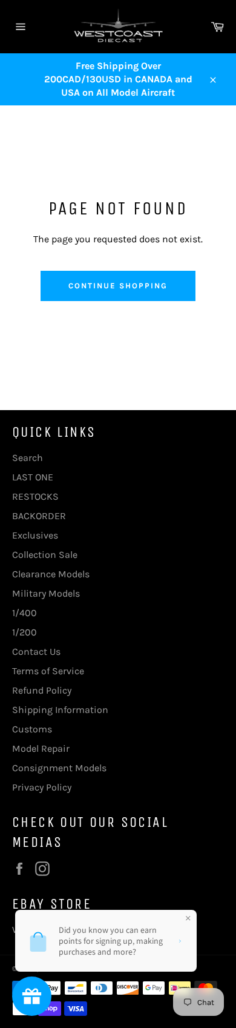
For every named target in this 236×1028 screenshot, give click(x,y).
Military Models (46, 593)
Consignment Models (59, 768)
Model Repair (41, 748)
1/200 (24, 632)
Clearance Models (51, 574)
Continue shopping (117, 285)
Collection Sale (44, 554)
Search (27, 457)
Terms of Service (48, 671)
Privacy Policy (41, 787)
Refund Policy (41, 690)
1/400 (24, 612)
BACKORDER (39, 516)
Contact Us (36, 651)
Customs (32, 729)
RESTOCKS (35, 496)
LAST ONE (32, 477)
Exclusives (35, 535)
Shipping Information (60, 709)
